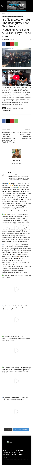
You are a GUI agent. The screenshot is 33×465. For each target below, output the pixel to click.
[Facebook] (4, 44)
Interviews (12, 16)
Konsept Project (7, 110)
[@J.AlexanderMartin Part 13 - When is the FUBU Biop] (16, 411)
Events (7, 16)
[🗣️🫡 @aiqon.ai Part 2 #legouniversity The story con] (16, 228)
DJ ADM (9, 108)
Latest (17, 16)
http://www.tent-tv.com (16, 163)
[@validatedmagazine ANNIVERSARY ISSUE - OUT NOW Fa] (16, 258)
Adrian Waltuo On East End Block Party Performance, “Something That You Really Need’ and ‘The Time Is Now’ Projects (8, 137)
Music (21, 16)
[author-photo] (16, 158)
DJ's (8, 13)
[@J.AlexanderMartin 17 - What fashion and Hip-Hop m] (16, 289)
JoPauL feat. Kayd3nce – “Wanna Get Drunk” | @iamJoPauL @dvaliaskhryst (24, 135)
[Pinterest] (12, 44)
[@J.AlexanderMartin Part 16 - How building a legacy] (16, 320)
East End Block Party (18, 108)
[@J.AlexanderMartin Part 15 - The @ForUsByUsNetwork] (16, 350)
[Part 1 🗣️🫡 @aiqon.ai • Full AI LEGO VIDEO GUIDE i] (16, 197)
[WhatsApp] (16, 44)
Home (3, 13)
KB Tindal (6, 39)
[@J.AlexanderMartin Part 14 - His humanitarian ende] (16, 381)
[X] (8, 44)
